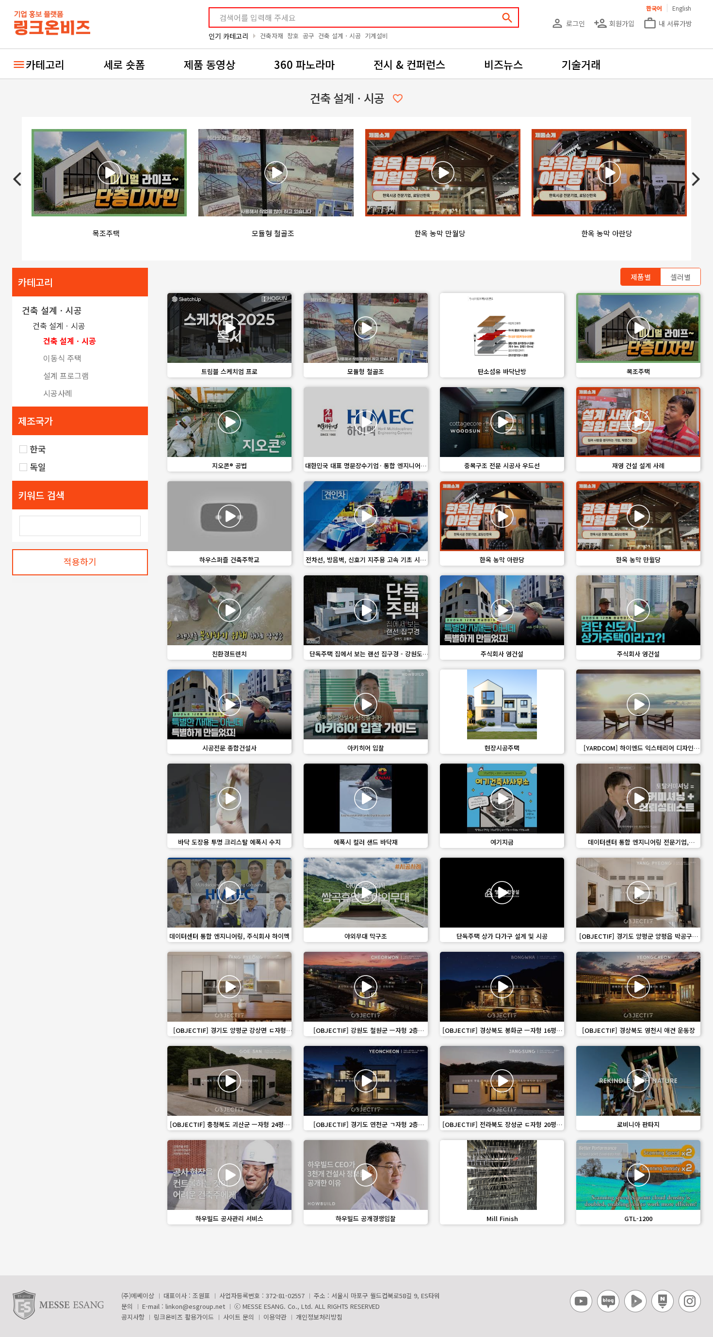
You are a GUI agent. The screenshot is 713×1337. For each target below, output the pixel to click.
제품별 (641, 277)
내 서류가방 (667, 23)
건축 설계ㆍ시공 (339, 35)
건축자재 (271, 35)
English (681, 8)
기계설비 (376, 35)
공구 (308, 35)
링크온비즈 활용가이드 (184, 1316)
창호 (293, 35)
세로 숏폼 (124, 64)
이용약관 (275, 1316)
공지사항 (133, 1316)
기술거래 (581, 64)
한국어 (654, 8)
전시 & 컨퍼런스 (409, 64)
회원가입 (614, 23)
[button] (696, 179)
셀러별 (680, 277)
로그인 (568, 23)
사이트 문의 (238, 1316)
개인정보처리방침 (319, 1316)
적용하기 (80, 561)
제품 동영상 (209, 64)
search (507, 18)
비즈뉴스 (503, 64)
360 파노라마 (304, 64)
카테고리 (45, 64)
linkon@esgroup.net (195, 1306)
